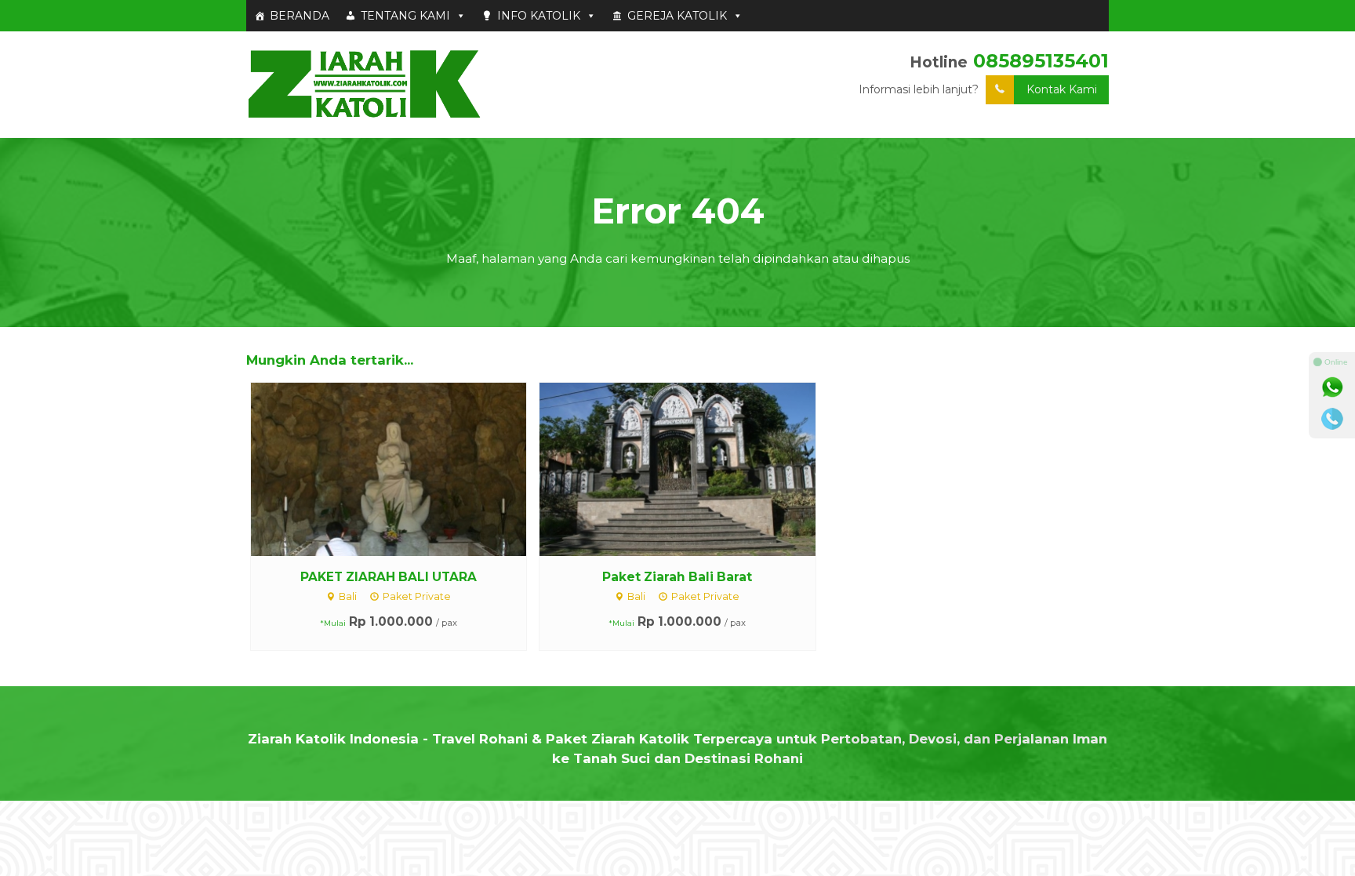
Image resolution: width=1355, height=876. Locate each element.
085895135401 (1041, 60)
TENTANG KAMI (405, 16)
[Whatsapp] (1332, 387)
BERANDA (299, 16)
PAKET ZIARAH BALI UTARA (388, 576)
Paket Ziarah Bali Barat (677, 576)
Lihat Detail (403, 468)
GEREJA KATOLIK (677, 16)
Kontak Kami (1061, 89)
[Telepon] (1332, 419)
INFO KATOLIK (538, 16)
